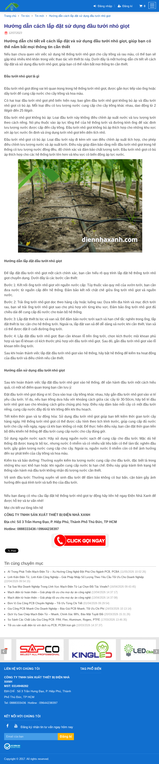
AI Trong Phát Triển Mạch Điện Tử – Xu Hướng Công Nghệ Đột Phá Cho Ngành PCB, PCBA (63, 571)
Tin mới (39, 15)
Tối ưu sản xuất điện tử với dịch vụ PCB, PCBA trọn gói (41, 625)
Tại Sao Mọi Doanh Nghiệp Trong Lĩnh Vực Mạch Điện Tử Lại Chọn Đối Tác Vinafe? (58, 586)
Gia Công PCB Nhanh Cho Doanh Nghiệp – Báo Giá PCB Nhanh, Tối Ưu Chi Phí (56, 608)
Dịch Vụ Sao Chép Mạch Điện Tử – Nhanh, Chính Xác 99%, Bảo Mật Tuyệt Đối (55, 614)
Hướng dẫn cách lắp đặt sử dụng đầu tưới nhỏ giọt (80, 15)
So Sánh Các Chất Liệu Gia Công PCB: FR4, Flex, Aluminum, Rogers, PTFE (54, 619)
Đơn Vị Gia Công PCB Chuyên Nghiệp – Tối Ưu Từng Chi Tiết (45, 603)
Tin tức (25, 15)
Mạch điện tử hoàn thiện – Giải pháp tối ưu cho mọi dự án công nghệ (49, 592)
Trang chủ (10, 15)
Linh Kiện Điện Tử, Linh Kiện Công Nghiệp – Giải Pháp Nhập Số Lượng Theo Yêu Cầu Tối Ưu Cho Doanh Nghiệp (76, 577)
